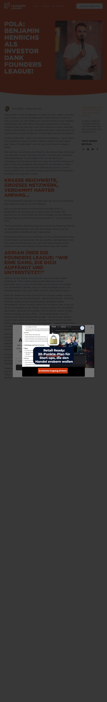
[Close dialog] (82, 328)
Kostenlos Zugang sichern (53, 370)
